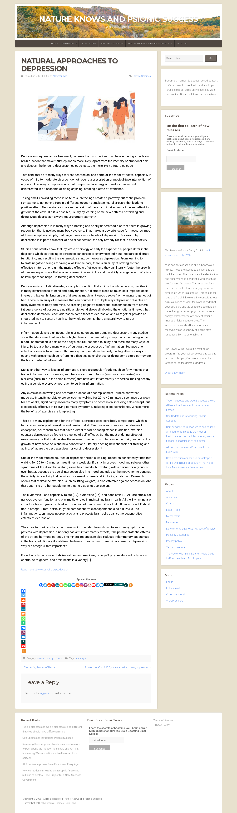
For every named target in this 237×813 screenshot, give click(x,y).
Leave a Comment (142, 76)
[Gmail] (90, 585)
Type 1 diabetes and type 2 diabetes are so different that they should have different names (190, 405)
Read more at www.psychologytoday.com (45, 569)
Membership (69, 43)
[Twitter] (45, 585)
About (180, 43)
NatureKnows (60, 76)
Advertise (171, 497)
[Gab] (69, 585)
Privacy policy (174, 541)
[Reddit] (49, 585)
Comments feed (175, 594)
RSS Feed (71, 803)
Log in (169, 581)
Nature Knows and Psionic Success (118, 19)
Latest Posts (88, 43)
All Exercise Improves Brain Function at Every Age (50, 764)
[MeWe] (57, 585)
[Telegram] (98, 585)
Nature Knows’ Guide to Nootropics (150, 43)
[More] (130, 585)
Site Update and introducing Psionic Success (47, 737)
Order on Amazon (175, 372)
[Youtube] (94, 585)
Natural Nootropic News (49, 658)
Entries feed (173, 588)
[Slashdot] (126, 585)
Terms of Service (163, 720)
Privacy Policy (161, 725)
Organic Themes (55, 803)
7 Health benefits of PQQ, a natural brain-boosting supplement (116, 667)
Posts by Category (111, 43)
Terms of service (175, 547)
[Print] (77, 585)
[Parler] (86, 585)
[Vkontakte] (73, 585)
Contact (170, 503)
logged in (45, 693)
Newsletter (172, 522)
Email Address (175, 150)
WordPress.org (174, 600)
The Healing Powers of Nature (39, 667)
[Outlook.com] (102, 585)
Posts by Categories (177, 534)
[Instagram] (81, 585)
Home (54, 43)
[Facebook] (41, 585)
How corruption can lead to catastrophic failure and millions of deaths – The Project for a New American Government (190, 463)
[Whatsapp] (65, 585)
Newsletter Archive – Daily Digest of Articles (191, 528)
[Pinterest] (53, 585)
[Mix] (61, 585)
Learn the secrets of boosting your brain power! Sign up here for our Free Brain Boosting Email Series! (118, 731)
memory (79, 658)
